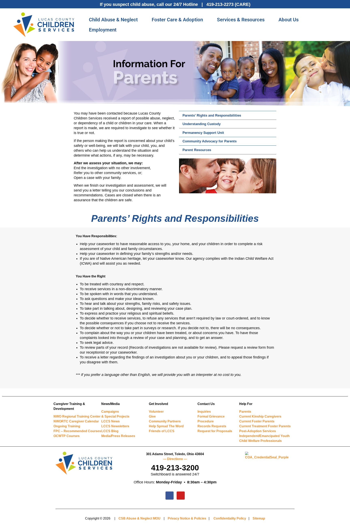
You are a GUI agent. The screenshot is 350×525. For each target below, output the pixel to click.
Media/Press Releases (118, 436)
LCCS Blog (109, 431)
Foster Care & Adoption (177, 20)
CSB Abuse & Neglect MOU (139, 518)
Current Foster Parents (256, 421)
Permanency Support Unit (203, 133)
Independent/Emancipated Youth (264, 436)
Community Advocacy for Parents (209, 141)
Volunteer (156, 411)
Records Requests (211, 426)
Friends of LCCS (161, 431)
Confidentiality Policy (229, 518)
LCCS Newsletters (115, 426)
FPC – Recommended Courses (77, 431)
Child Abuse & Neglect (113, 20)
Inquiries (204, 411)
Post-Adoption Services (257, 431)
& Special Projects (115, 416)
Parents (245, 411)
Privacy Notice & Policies (187, 518)
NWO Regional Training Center (76, 416)
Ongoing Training (66, 426)
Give (152, 416)
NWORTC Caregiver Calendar (76, 421)
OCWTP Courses (66, 436)
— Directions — (175, 459)
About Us (289, 20)
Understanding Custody (201, 124)
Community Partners (165, 421)
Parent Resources (196, 150)
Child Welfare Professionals (260, 441)
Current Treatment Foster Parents (265, 426)
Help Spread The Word (166, 426)
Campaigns (110, 411)
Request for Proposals (214, 431)
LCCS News (110, 421)
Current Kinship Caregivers (260, 416)
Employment (102, 30)
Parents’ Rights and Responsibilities (211, 115)
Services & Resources (241, 20)
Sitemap (259, 518)
